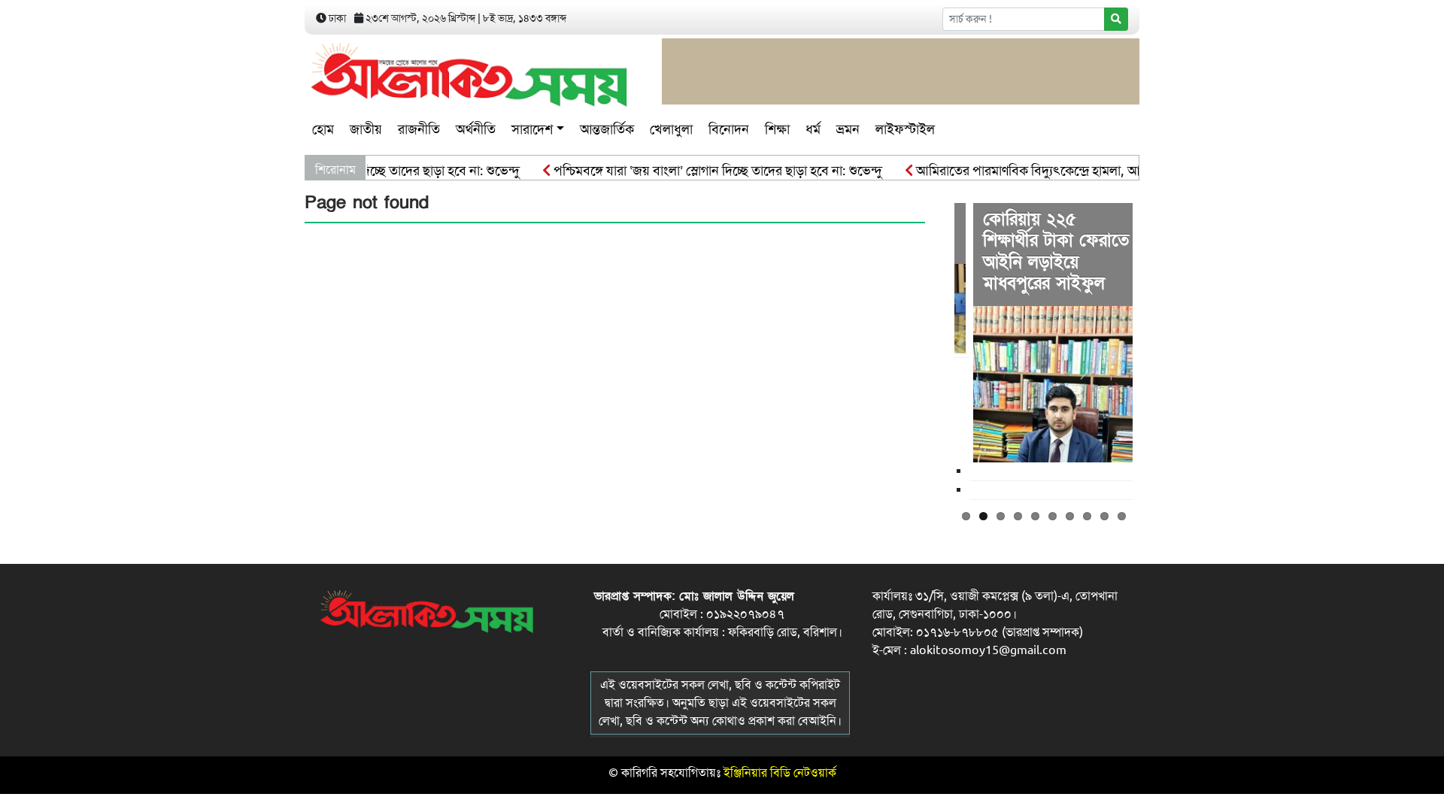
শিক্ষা (777, 129)
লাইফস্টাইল (905, 129)
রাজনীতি (419, 129)
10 (1122, 516)
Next (1155, 350)
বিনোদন (728, 129)
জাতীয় (366, 129)
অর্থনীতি (476, 129)
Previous (932, 350)
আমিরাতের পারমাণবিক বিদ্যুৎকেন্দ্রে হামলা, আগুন (1020, 170)
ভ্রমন (848, 129)
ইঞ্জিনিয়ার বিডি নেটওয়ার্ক (780, 772)
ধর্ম (813, 129)
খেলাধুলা (671, 129)
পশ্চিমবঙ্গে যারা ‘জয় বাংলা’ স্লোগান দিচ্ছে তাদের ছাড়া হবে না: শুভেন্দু (703, 170)
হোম (323, 129)
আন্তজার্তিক (607, 129)
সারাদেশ (532, 129)
